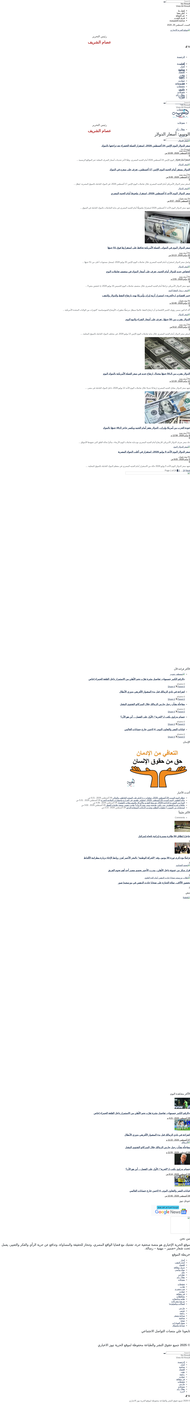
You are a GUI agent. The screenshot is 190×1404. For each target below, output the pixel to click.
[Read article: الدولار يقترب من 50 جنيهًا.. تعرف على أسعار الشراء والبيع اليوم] (99, 314)
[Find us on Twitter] (188, 47)
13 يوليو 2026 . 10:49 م (180, 303)
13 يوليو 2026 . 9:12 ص (180, 327)
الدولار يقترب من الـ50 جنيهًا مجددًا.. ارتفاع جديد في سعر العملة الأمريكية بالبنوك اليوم (146, 373)
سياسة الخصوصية (177, 20)
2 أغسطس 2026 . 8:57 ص (178, 201)
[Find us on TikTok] (186, 47)
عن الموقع (180, 15)
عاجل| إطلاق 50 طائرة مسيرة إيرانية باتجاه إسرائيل (164, 836)
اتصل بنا (181, 11)
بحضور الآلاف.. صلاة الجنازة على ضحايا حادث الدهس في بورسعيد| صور (154, 882)
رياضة (182, 78)
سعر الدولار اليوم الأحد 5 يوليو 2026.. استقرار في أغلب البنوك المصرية (154, 451)
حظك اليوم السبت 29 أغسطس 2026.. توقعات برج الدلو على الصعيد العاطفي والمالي (149, 798)
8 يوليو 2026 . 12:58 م (180, 435)
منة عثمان (182, 198)
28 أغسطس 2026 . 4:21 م (178, 1118)
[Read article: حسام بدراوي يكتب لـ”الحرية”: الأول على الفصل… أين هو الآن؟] (99, 1159)
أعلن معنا (181, 13)
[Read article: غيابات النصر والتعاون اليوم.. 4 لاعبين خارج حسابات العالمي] (99, 1181)
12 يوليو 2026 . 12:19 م (180, 381)
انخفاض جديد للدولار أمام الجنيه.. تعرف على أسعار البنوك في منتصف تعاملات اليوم (148, 271)
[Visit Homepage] (180, 30)
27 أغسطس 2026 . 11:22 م (178, 1140)
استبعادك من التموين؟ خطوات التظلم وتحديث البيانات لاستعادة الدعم (155, 808)
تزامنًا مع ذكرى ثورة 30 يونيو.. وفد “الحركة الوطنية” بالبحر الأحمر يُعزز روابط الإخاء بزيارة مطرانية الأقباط (137, 857)
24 (184, 470)
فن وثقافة (180, 83)
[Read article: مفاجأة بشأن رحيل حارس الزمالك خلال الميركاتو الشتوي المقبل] (99, 1142)
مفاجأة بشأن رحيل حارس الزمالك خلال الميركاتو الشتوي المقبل (152, 704)
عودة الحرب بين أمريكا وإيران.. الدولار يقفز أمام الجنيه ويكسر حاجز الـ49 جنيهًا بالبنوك (146, 427)
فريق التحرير (179, 18)
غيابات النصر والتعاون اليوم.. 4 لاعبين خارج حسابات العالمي (154, 729)
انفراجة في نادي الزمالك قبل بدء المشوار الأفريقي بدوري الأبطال (152, 691)
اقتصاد (182, 72)
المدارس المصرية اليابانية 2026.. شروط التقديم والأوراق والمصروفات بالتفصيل (151, 803)
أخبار (182, 66)
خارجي (181, 89)
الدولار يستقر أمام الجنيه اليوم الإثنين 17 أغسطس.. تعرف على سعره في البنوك (150, 169)
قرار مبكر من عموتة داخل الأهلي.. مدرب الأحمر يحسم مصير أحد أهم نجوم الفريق (149, 870)
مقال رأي (180, 129)
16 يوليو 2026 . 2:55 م (180, 279)
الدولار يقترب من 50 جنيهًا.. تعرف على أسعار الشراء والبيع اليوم (158, 319)
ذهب (182, 75)
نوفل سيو (87, 1350)
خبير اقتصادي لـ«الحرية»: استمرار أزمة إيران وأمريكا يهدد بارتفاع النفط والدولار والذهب (146, 295)
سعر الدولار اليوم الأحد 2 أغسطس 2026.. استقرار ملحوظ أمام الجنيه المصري (150, 193)
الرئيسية (181, 57)
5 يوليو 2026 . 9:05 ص (180, 459)
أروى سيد (183, 151)
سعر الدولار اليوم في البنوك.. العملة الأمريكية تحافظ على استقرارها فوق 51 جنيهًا (149, 247)
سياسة (181, 69)
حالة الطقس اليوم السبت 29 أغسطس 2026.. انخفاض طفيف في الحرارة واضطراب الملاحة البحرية (143, 800)
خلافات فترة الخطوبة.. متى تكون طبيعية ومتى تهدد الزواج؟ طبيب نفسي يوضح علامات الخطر (145, 805)
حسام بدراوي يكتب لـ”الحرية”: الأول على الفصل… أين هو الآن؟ (152, 716)
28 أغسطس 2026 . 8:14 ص (178, 1174)
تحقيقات (181, 86)
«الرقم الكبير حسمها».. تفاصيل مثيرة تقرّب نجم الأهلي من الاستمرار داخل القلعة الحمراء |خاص (137, 679)
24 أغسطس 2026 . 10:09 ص (177, 153)
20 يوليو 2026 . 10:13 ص (179, 255)
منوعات (181, 122)
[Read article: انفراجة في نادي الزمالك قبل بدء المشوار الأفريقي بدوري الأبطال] (99, 1125)
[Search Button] (165, 103)
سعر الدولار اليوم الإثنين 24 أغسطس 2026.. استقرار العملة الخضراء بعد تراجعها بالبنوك (145, 145)
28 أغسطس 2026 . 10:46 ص (177, 1196)
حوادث (181, 80)
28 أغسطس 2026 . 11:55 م (178, 1152)
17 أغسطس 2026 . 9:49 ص (178, 177)
